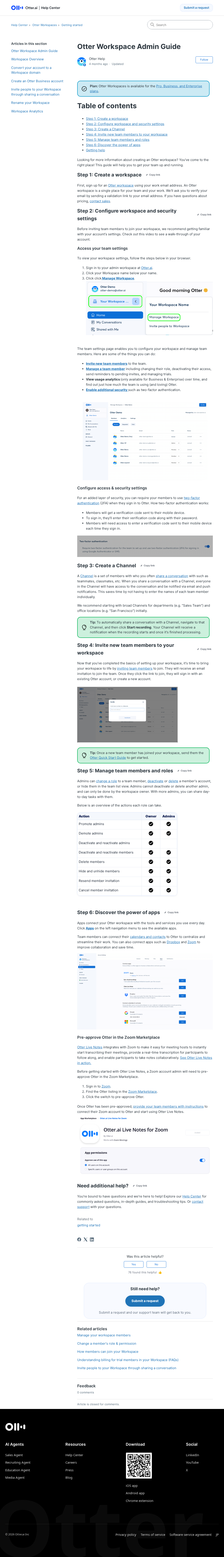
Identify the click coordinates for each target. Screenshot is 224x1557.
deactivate (155, 781)
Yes (133, 1264)
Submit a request (196, 7)
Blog (68, 1477)
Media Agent (14, 1477)
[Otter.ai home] (112, 1427)
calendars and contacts (148, 937)
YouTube (192, 1462)
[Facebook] (79, 1239)
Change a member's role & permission (106, 1343)
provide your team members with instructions (168, 1106)
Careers (71, 1462)
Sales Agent (14, 1455)
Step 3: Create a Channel (105, 129)
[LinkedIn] (92, 1239)
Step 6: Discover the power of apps (113, 145)
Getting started (71, 25)
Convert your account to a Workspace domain (31, 70)
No (156, 1264)
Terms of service (153, 1534)
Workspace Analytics (27, 111)
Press (69, 1470)
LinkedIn (192, 1455)
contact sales (100, 201)
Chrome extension (139, 1500)
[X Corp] (86, 1239)
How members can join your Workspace (107, 1351)
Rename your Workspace (30, 103)
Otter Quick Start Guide (108, 758)
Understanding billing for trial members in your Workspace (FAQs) (127, 1360)
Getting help (95, 150)
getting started (88, 1225)
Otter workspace (121, 185)
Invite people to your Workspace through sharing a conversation (36, 91)
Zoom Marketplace (142, 1091)
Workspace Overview (27, 59)
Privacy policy (126, 1534)
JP (217, 1534)
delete (173, 781)
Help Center (19, 25)
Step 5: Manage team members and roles (117, 140)
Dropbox (173, 942)
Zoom (191, 942)
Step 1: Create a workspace (107, 119)
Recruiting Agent (17, 1462)
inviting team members (134, 668)
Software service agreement (191, 1534)
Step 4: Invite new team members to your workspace (127, 134)
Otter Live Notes (89, 1047)
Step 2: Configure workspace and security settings (125, 124)
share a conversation (172, 576)
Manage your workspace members (104, 1335)
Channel (86, 576)
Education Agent (17, 1470)
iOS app (132, 1485)
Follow (204, 59)
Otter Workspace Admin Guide (34, 51)
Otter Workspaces (44, 25)
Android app (135, 1493)
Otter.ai (146, 268)
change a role (106, 781)
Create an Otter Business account (37, 81)
